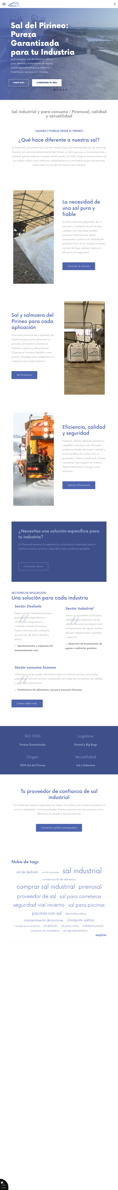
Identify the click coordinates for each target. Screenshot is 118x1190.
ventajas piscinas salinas (27, 926)
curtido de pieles (50, 872)
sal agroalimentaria (75, 930)
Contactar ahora (33, 566)
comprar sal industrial (46, 887)
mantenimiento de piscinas (43, 920)
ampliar (101, 935)
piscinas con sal (47, 913)
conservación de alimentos (59, 879)
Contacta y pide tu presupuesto (59, 827)
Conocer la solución (79, 266)
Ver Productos (24, 375)
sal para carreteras (80, 896)
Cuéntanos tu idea (47, 83)
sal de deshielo (27, 872)
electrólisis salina (75, 913)
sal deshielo (50, 926)
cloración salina (80, 920)
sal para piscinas (86, 905)
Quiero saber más (27, 703)
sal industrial (82, 871)
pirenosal (90, 887)
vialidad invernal (92, 926)
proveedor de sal (36, 896)
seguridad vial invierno (39, 905)
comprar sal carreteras (45, 930)
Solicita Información (79, 485)
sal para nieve (70, 926)
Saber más (18, 83)
